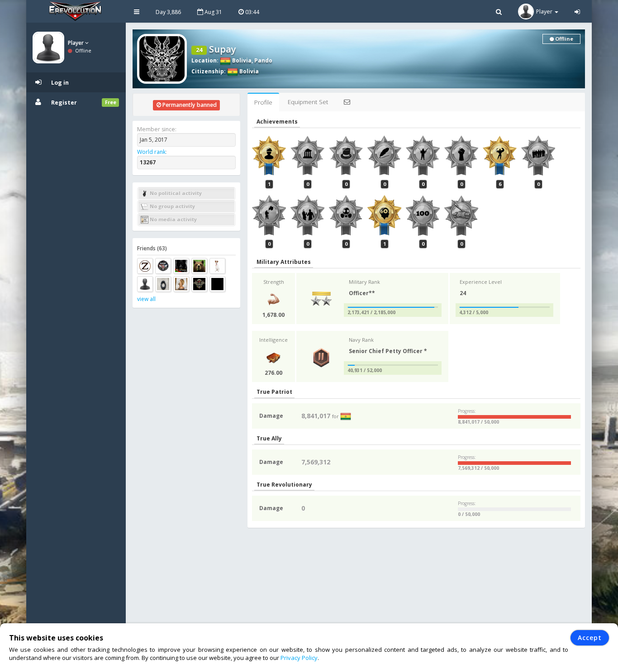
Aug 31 (212, 12)
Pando (263, 60)
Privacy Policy (299, 658)
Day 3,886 (168, 12)
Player (76, 43)
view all (146, 299)
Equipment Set (308, 102)
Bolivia (241, 60)
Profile (263, 102)
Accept (590, 637)
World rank (151, 152)
